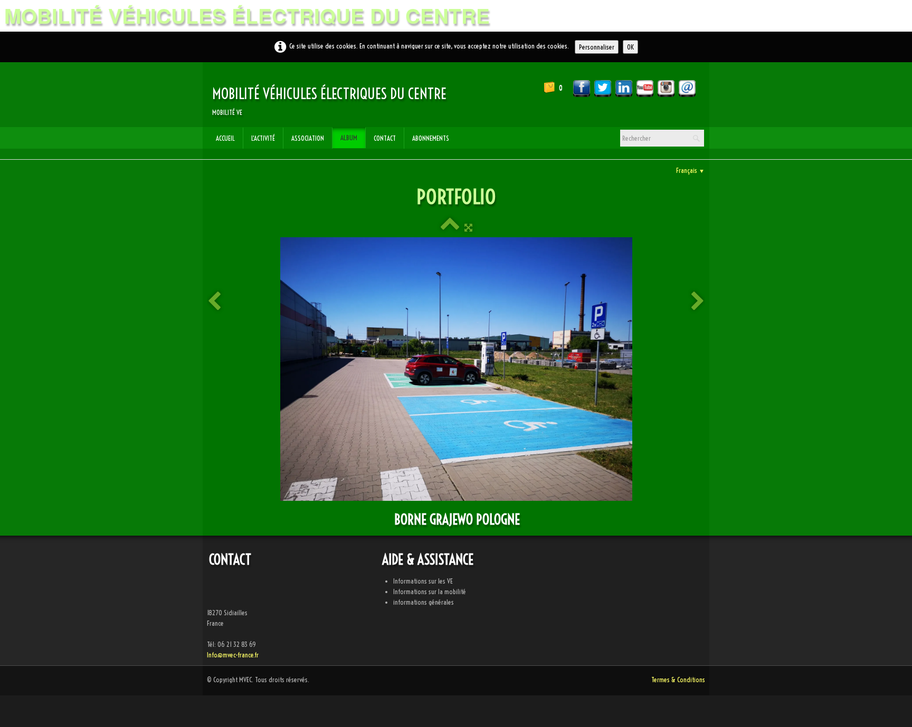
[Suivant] (697, 302)
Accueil (225, 138)
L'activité (263, 138)
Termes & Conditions (678, 679)
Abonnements (430, 138)
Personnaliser (596, 47)
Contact (385, 138)
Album (348, 137)
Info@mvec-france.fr (233, 655)
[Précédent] (214, 302)
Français (690, 170)
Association (307, 138)
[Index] (450, 227)
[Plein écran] (468, 227)
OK (630, 47)
